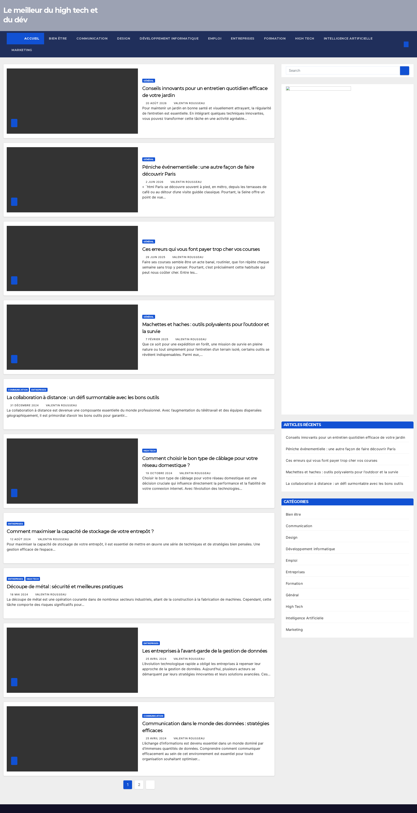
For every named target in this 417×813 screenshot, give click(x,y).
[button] (399, 44)
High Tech (304, 38)
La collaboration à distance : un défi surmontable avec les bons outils (83, 397)
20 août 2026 (157, 103)
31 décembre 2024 (25, 405)
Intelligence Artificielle (348, 38)
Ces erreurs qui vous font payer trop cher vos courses (201, 249)
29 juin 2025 (156, 257)
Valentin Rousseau (189, 103)
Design (123, 38)
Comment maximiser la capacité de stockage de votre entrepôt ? (80, 531)
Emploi (214, 38)
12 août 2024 (21, 539)
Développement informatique (169, 38)
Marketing (22, 50)
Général (149, 80)
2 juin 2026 (155, 181)
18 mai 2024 (19, 594)
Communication (92, 38)
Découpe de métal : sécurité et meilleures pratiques (65, 587)
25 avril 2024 (156, 658)
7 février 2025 (157, 339)
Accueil (32, 38)
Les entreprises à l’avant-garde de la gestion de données (204, 651)
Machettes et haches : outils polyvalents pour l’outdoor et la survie (342, 472)
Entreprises (243, 38)
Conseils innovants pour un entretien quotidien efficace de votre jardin (345, 437)
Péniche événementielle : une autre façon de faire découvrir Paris (340, 449)
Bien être (58, 38)
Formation (275, 38)
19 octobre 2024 (159, 473)
